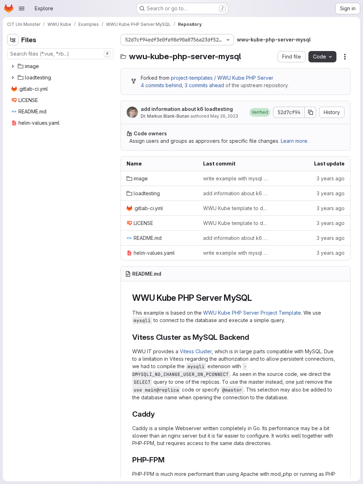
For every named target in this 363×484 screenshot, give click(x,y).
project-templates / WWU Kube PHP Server (222, 78)
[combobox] (60, 53)
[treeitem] (61, 66)
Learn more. (294, 141)
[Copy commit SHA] (310, 112)
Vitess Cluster (196, 351)
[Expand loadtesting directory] (13, 77)
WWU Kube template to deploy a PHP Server (235, 208)
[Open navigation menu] (21, 8)
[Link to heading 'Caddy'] (159, 414)
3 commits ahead (204, 85)
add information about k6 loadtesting (187, 109)
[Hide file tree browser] (12, 39)
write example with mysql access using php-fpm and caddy (235, 178)
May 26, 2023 (224, 116)
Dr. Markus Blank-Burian (165, 116)
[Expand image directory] (13, 66)
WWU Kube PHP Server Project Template (252, 313)
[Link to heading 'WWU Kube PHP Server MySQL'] (256, 298)
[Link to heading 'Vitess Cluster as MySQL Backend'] (253, 337)
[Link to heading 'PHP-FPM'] (168, 459)
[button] (260, 112)
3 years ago (331, 178)
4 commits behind (161, 85)
